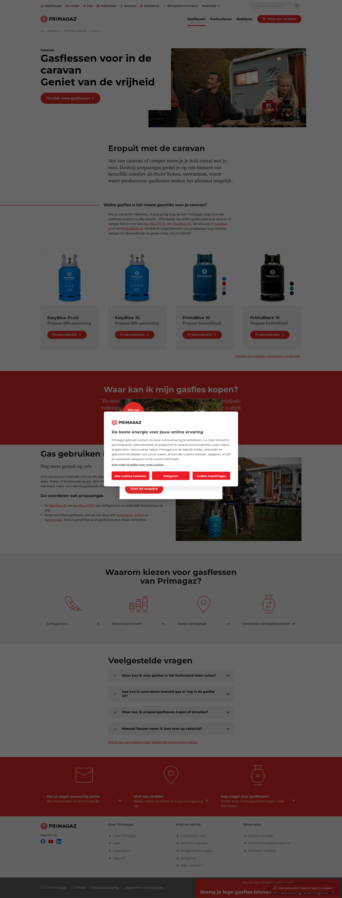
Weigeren (170, 476)
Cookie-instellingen (211, 476)
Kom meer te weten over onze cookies (138, 464)
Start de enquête (144, 489)
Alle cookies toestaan (130, 476)
